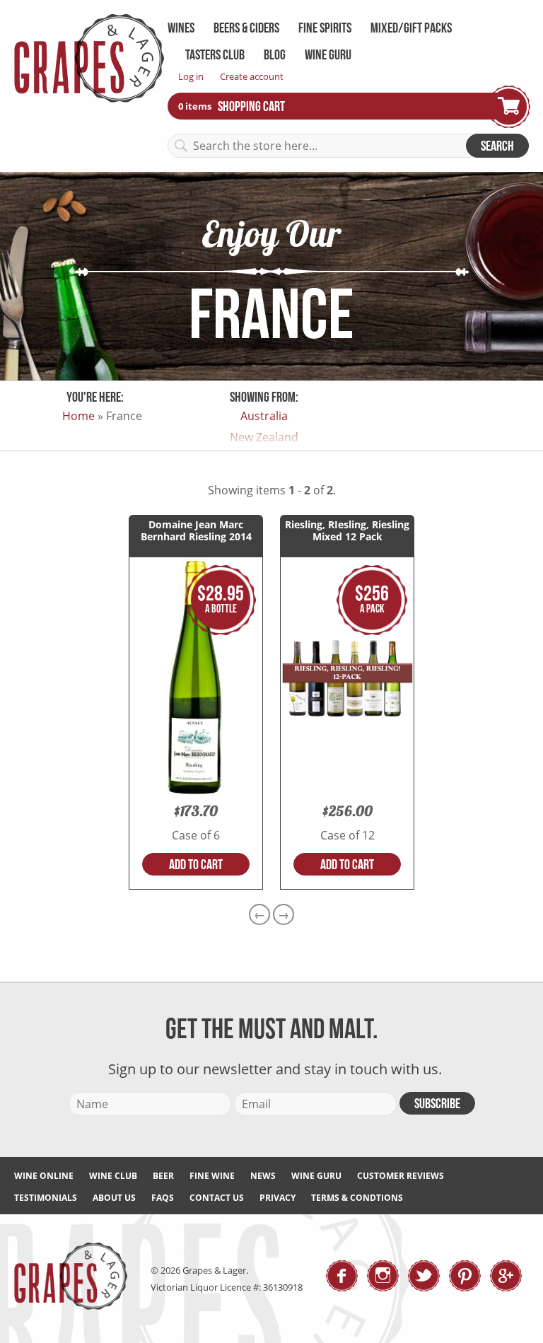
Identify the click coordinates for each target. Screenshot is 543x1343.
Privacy (277, 1198)
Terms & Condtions (357, 1198)
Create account (252, 76)
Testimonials (45, 1198)
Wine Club (113, 1176)
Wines (181, 27)
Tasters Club (215, 54)
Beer (163, 1176)
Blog (275, 54)
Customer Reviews (400, 1176)
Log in (191, 76)
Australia (264, 416)
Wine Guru (328, 54)
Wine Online (44, 1176)
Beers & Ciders (246, 27)
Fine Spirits (324, 27)
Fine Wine (212, 1176)
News (263, 1176)
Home (78, 416)
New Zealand (264, 437)
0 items (196, 105)
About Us (114, 1198)
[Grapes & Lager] (89, 98)
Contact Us (216, 1198)
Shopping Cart (251, 106)
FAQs (162, 1198)
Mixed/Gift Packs (411, 27)
